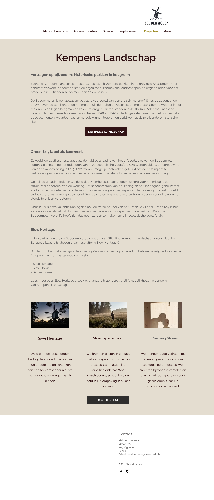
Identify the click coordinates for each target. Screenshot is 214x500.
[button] (85, 31)
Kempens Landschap (52, 285)
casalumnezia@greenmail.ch (143, 454)
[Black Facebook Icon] (121, 471)
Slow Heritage (107, 242)
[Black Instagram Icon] (127, 471)
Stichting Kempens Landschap (52, 83)
